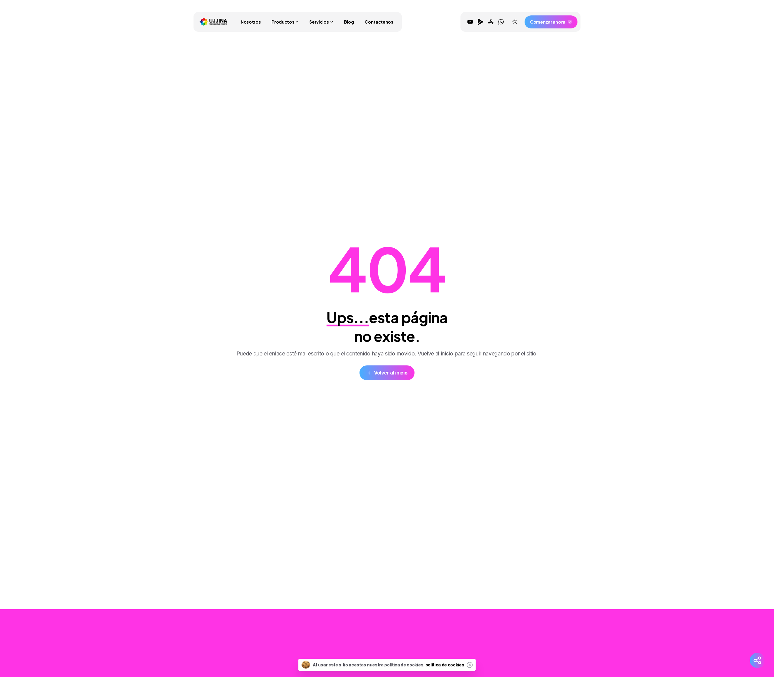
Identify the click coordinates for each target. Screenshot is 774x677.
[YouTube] (470, 22)
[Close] (470, 665)
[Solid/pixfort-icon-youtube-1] (515, 650)
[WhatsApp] (501, 22)
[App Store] (490, 22)
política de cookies (444, 664)
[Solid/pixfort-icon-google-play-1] (527, 650)
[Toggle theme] (515, 22)
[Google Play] (480, 22)
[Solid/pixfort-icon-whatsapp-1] (551, 650)
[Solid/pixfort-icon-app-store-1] (539, 650)
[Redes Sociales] (757, 660)
